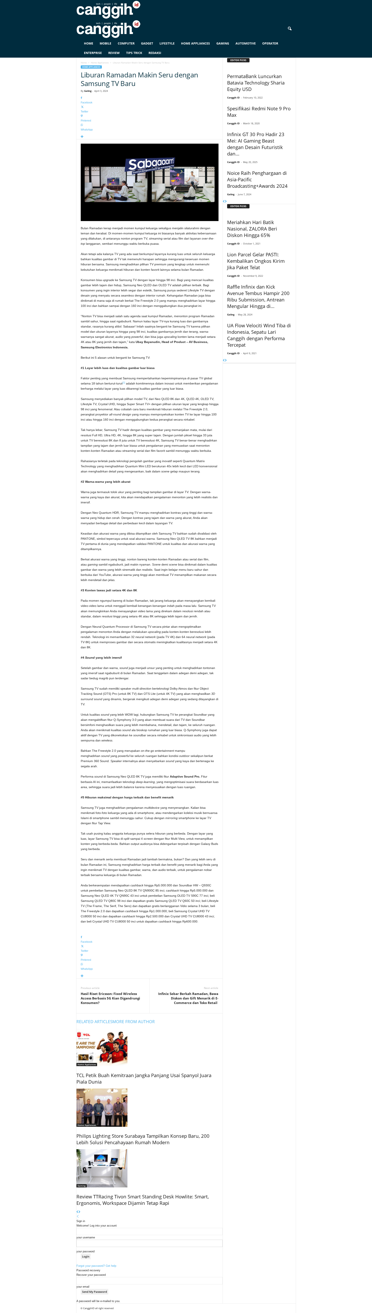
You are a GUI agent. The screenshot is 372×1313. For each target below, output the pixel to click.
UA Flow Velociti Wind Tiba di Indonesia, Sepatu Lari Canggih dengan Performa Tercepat (259, 335)
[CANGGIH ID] (186, 29)
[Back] (77, 1216)
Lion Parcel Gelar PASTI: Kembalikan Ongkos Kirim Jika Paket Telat (256, 261)
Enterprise (93, 53)
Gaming (222, 43)
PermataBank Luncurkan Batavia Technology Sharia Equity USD (256, 82)
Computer (126, 43)
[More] (150, 137)
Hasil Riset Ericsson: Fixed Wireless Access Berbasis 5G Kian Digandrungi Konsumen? (110, 998)
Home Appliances (195, 43)
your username (85, 1237)
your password (85, 1251)
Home (88, 43)
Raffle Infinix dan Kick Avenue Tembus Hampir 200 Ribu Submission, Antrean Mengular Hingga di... (258, 296)
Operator (270, 43)
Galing (87, 90)
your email (82, 1286)
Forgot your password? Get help (96, 1265)
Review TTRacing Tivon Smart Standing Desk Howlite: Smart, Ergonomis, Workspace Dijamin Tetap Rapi (142, 1199)
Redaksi (155, 53)
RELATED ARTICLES (94, 1021)
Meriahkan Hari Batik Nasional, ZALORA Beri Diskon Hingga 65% (252, 228)
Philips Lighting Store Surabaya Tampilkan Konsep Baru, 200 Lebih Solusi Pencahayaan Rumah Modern (142, 1139)
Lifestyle (167, 43)
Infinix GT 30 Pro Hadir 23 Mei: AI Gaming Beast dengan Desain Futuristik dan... (255, 144)
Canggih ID (233, 97)
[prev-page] (77, 1212)
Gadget (147, 43)
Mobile (105, 43)
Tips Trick (134, 53)
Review (114, 53)
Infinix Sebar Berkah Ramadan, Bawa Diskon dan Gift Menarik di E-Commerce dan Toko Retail (188, 998)
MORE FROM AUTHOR (133, 1021)
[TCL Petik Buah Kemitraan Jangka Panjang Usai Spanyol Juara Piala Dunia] (149, 1047)
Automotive (246, 43)
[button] (289, 29)
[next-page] (79, 1212)
